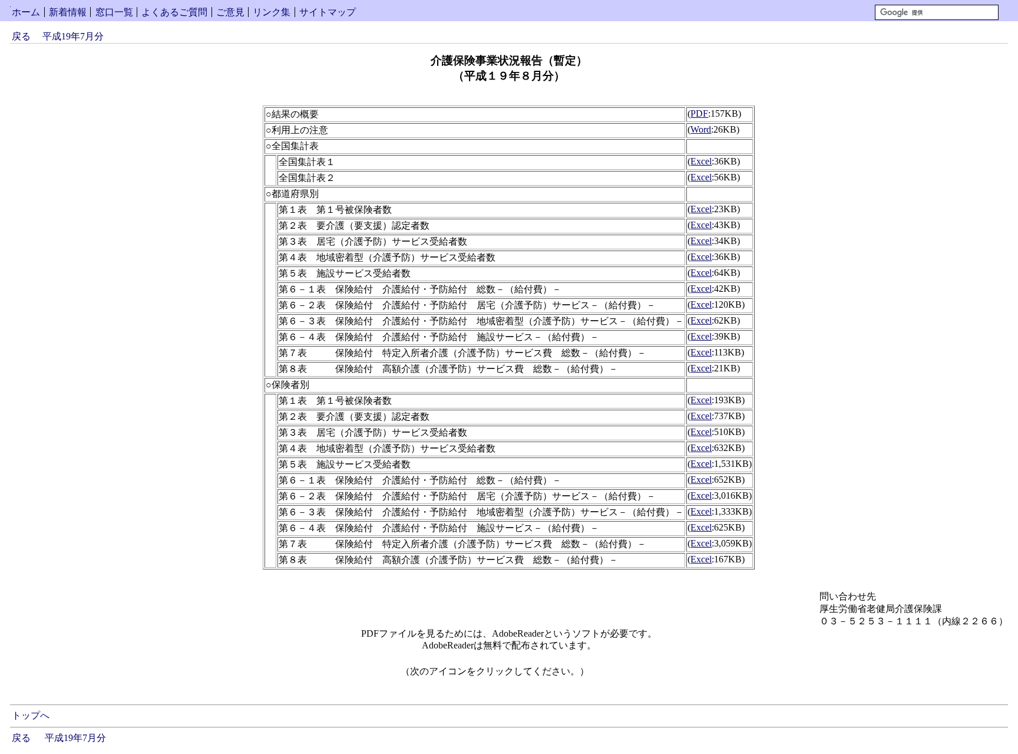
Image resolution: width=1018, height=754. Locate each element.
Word (700, 129)
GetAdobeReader (627, 675)
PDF (699, 113)
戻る (21, 36)
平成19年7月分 (73, 36)
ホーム (26, 12)
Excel (701, 161)
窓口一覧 (114, 12)
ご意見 (230, 12)
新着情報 (68, 12)
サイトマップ (327, 12)
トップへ (30, 715)
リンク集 (271, 12)
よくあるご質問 (174, 12)
